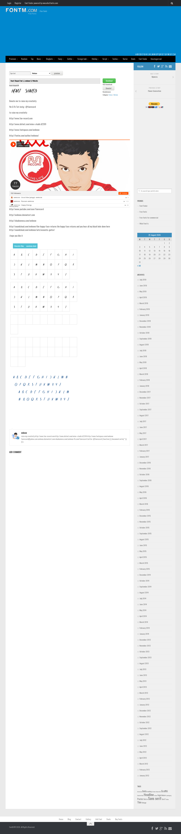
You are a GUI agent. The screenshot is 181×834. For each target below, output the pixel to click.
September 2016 (145, 480)
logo (159, 795)
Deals (133, 58)
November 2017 (145, 397)
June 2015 (143, 545)
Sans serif (154, 798)
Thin (139, 802)
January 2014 (144, 633)
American (139, 792)
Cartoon (154, 792)
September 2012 (145, 728)
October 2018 (144, 332)
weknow (27, 80)
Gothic (69, 58)
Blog (69, 819)
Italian (155, 795)
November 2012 (145, 716)
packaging (168, 795)
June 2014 (143, 604)
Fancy (60, 58)
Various (116, 95)
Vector (125, 58)
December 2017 (145, 391)
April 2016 (143, 498)
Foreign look (82, 58)
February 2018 (145, 380)
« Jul (139, 265)
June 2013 (143, 675)
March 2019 (144, 303)
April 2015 (143, 557)
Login (9, 3)
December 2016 (145, 462)
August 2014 (144, 592)
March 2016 (144, 504)
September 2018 (145, 338)
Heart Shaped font (17, 80)
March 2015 (144, 563)
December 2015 (145, 515)
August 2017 (144, 415)
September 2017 (145, 409)
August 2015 (144, 539)
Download (109, 80)
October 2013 (144, 651)
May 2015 (143, 551)
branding (149, 791)
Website (35, 80)
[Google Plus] (162, 66)
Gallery (88, 819)
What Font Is (144, 223)
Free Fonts (143, 211)
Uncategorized (156, 58)
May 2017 (143, 433)
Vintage (144, 802)
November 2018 (145, 326)
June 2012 (143, 746)
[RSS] (166, 66)
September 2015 (145, 533)
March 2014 (144, 622)
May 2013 (143, 681)
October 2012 (144, 722)
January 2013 (144, 704)
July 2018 (143, 350)
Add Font (98, 819)
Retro (146, 799)
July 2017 (143, 421)
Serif (163, 799)
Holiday (94, 58)
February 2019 (145, 309)
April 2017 (143, 439)
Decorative (158, 792)
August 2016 (144, 486)
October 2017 (144, 403)
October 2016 (144, 474)
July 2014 (143, 598)
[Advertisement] (90, 34)
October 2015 (144, 527)
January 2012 (144, 775)
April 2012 (143, 757)
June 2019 (143, 285)
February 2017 (145, 450)
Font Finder (143, 58)
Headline (149, 794)
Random (24, 58)
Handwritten (140, 795)
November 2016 (145, 468)
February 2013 (145, 698)
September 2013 (145, 657)
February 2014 (145, 628)
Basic (39, 58)
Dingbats (49, 58)
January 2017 (144, 456)
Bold (144, 791)
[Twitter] (158, 66)
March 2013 (144, 692)
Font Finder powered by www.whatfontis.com (41, 3)
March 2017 (144, 445)
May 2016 (143, 492)
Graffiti (164, 791)
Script (104, 58)
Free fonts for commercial (149, 217)
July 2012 (143, 740)
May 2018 (143, 362)
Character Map (19, 246)
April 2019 (143, 297)
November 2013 (145, 645)
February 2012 (145, 769)
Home (61, 819)
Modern (163, 795)
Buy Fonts (118, 819)
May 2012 (143, 751)
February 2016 (145, 509)
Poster (140, 799)
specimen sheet (31, 246)
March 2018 (144, 374)
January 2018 (144, 385)
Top (32, 58)
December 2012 (145, 710)
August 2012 (144, 734)
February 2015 (145, 568)
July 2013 (143, 669)
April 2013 (143, 687)
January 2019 (144, 315)
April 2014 (143, 616)
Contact (78, 819)
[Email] (170, 66)
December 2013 (145, 639)
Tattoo (167, 799)
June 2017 (143, 427)
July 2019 (143, 279)
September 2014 (145, 586)
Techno (115, 58)
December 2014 (145, 574)
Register (18, 3)
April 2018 (143, 368)
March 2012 (144, 763)
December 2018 (145, 321)
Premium (12, 58)
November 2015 (145, 521)
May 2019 (143, 291)
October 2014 (144, 580)
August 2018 (144, 344)
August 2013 (144, 663)
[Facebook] (154, 66)
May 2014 (143, 610)
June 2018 (143, 356)
